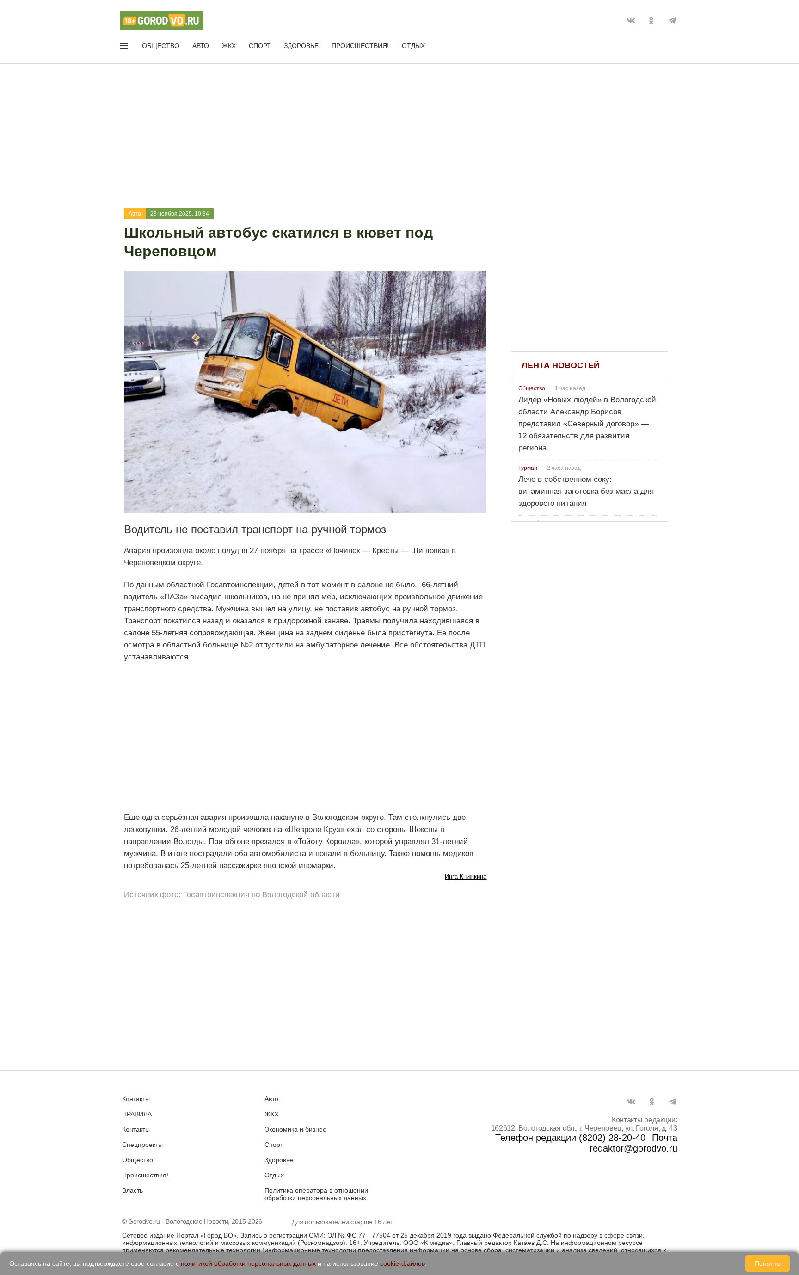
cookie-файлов (402, 1263)
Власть (132, 1190)
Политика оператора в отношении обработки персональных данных (316, 1194)
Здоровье (301, 45)
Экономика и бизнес (295, 1129)
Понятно (768, 1263)
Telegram (672, 20)
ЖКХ (229, 45)
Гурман (527, 468)
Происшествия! (360, 45)
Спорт (260, 45)
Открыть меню (124, 47)
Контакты (136, 1099)
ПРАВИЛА (137, 1114)
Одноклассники (651, 20)
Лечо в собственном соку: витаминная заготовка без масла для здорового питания (586, 491)
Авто (200, 45)
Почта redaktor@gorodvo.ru (633, 1143)
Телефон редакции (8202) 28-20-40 (570, 1138)
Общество (160, 45)
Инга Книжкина (465, 876)
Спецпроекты (142, 1144)
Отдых (413, 45)
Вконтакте (631, 20)
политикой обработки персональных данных (248, 1263)
